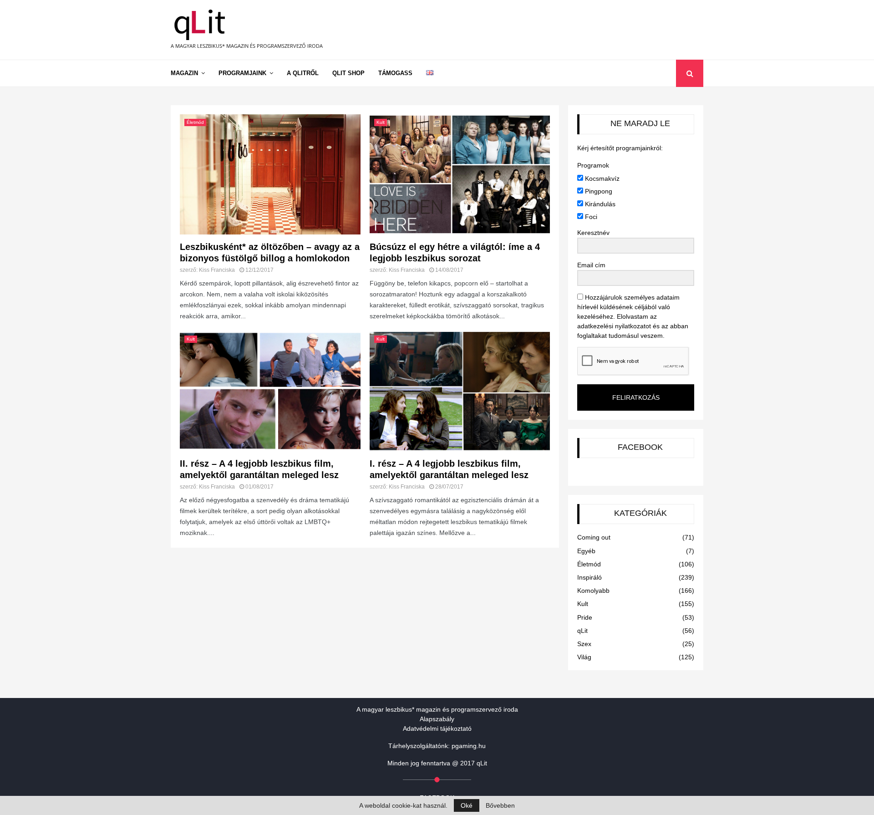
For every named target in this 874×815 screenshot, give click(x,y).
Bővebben (500, 805)
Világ (584, 657)
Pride (584, 617)
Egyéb (586, 551)
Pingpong (597, 191)
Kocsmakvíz (601, 178)
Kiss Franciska (217, 270)
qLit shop (348, 73)
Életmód (195, 122)
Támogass (395, 73)
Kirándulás (599, 204)
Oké (467, 805)
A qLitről (303, 73)
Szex (584, 643)
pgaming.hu (469, 745)
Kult (380, 122)
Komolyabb (593, 590)
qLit (582, 630)
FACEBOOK (640, 447)
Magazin (184, 73)
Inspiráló (589, 577)
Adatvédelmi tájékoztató (437, 728)
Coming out (593, 537)
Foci (590, 216)
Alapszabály (437, 719)
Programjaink (242, 73)
